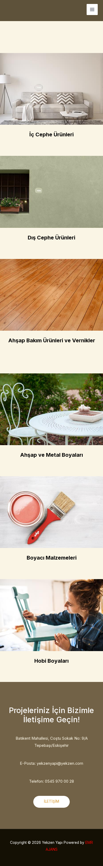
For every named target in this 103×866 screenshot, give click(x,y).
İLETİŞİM (51, 801)
